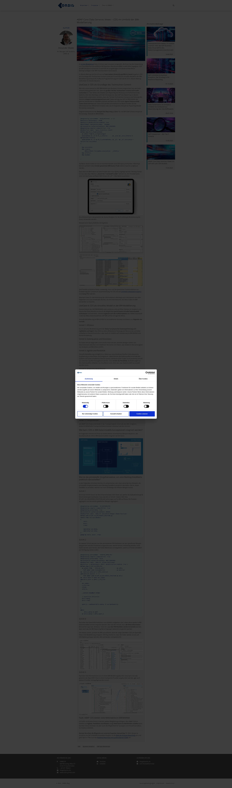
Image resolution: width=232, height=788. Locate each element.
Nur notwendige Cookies (90, 414)
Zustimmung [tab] (89, 379)
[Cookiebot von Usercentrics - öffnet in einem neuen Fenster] (147, 372)
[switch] (105, 406)
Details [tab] (116, 379)
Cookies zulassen (142, 414)
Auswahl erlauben (116, 414)
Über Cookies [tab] (143, 379)
